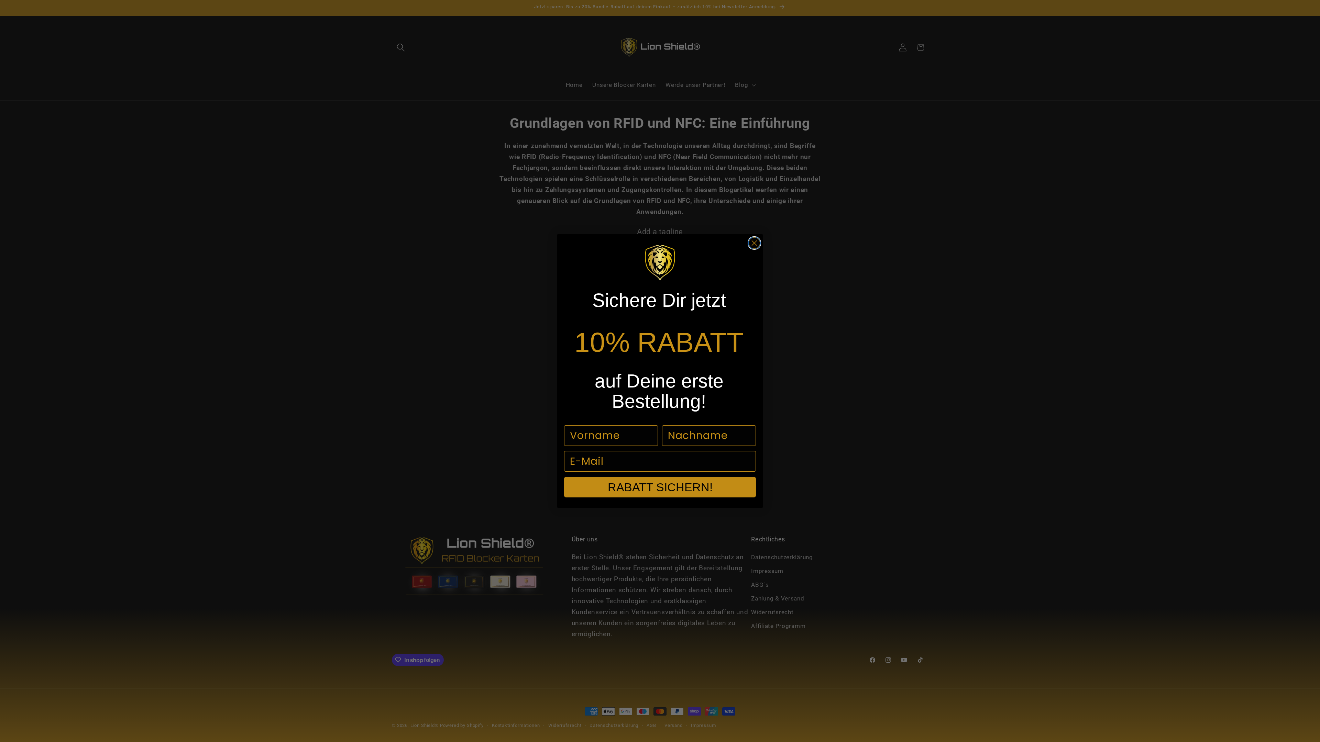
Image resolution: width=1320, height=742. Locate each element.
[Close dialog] (754, 243)
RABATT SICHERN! (660, 487)
